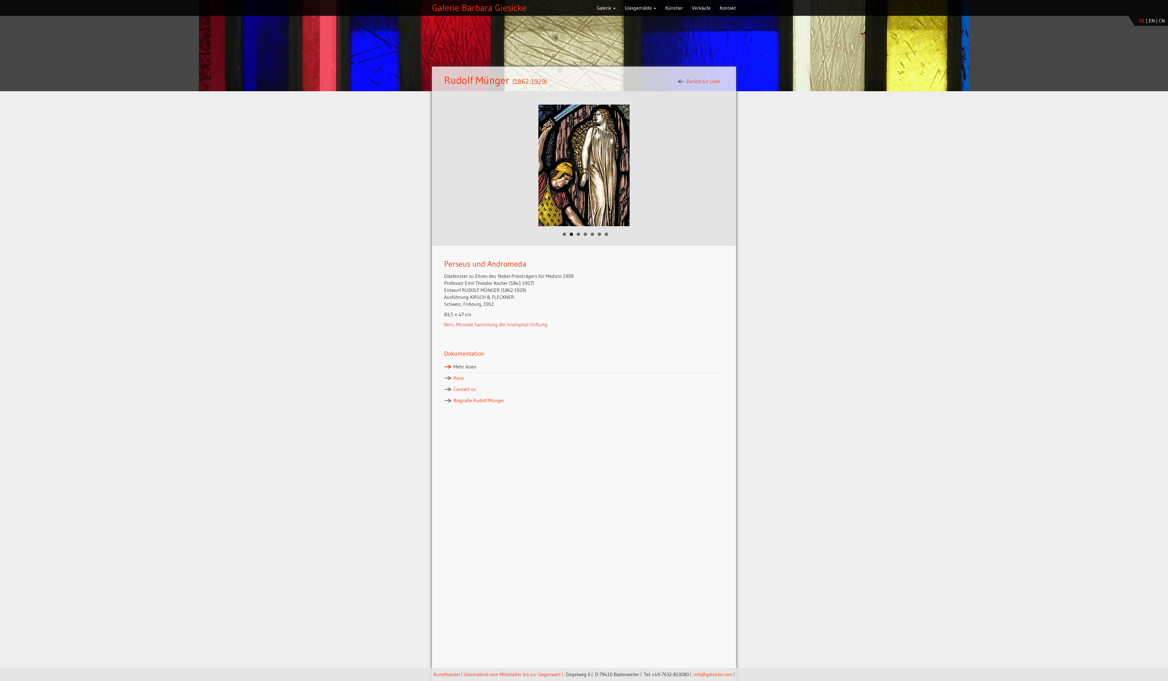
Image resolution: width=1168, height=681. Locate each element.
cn (1162, 21)
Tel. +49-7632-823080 (666, 674)
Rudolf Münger (476, 80)
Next (742, 165)
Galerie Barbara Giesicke (479, 7)
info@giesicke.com (712, 674)
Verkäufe (701, 8)
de (1142, 21)
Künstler (674, 8)
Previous (425, 165)
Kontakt (728, 8)
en (1152, 21)
